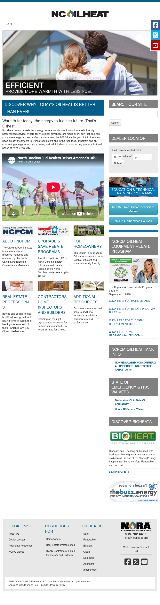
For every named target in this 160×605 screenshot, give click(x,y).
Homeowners (53, 539)
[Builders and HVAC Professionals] (53, 290)
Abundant (88, 564)
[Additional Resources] (89, 290)
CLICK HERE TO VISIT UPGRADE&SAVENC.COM (124, 333)
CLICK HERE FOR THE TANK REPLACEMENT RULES (126, 322)
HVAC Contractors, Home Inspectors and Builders (60, 553)
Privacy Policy (57, 584)
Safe (86, 533)
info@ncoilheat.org (136, 537)
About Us (14, 533)
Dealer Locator (17, 539)
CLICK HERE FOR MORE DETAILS (129, 300)
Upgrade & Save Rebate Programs (51, 246)
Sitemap (44, 584)
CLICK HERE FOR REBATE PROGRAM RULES (132, 310)
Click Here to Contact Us (136, 549)
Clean (86, 551)
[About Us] (17, 234)
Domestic (88, 557)
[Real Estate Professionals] (17, 290)
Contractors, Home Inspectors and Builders (53, 304)
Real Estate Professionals (17, 302)
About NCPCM (16, 240)
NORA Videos (16, 551)
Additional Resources (86, 299)
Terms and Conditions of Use (22, 584)
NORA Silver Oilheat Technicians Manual (133, 209)
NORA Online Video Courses (133, 221)
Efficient (87, 545)
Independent (90, 569)
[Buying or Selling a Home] (89, 234)
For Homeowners (88, 243)
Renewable (89, 539)
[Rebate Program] (53, 234)
